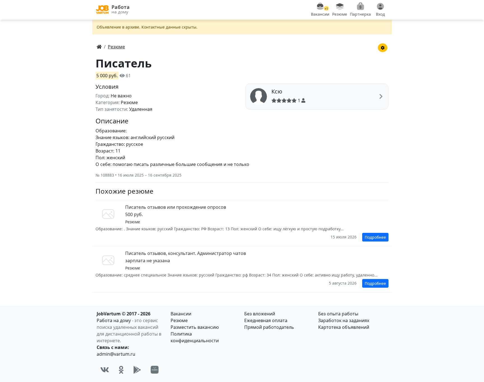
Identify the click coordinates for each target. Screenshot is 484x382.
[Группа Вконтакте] (105, 370)
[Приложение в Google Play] (137, 370)
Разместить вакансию (195, 327)
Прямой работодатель (269, 327)
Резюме (179, 320)
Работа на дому (114, 320)
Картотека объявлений (343, 327)
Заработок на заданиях (343, 320)
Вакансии (181, 314)
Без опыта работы (338, 314)
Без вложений (259, 314)
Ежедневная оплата (265, 320)
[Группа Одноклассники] (121, 370)
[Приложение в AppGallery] (154, 370)
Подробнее (375, 237)
